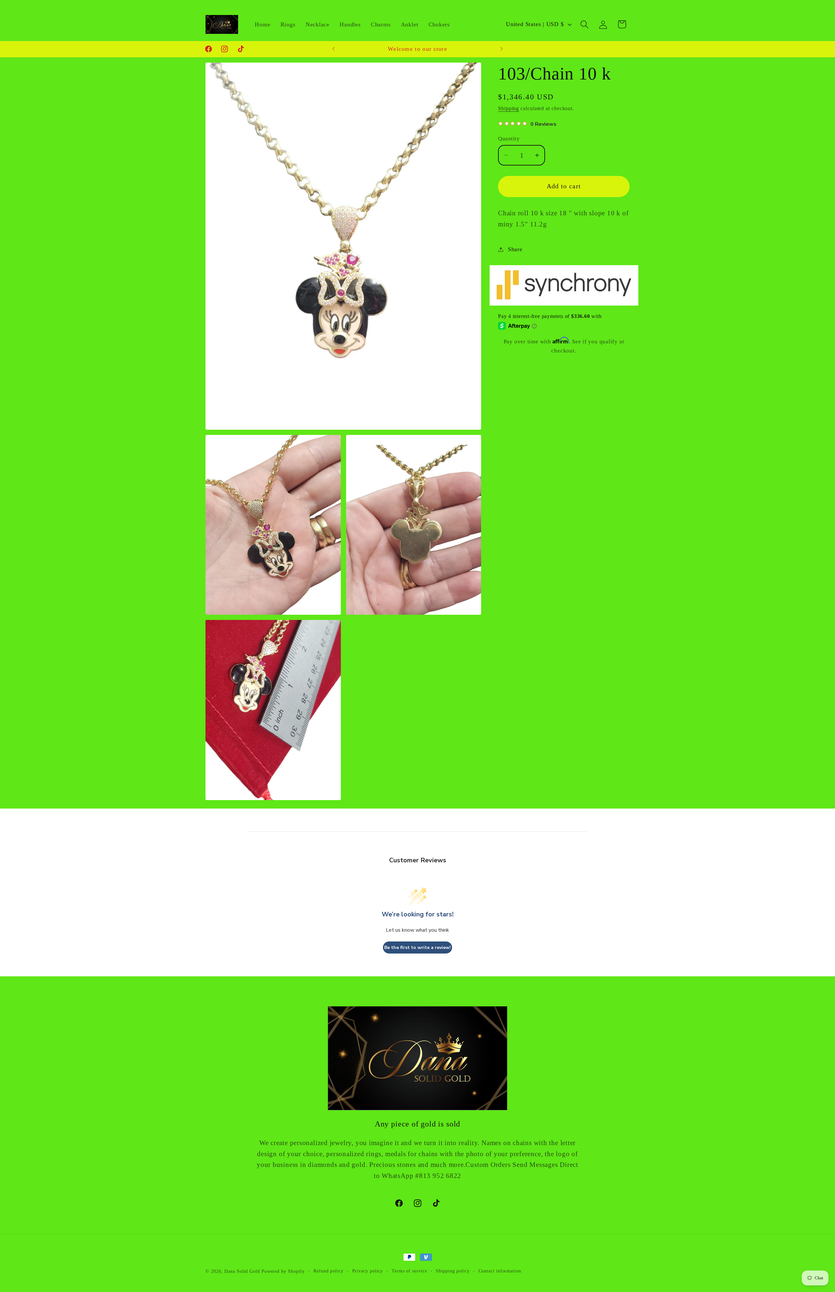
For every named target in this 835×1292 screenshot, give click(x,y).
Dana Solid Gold (242, 1271)
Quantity (509, 139)
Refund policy (328, 1270)
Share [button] (515, 249)
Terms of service (409, 1270)
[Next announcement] (501, 49)
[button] (584, 24)
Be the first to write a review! (417, 947)
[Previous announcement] (333, 49)
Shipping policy (453, 1270)
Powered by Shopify (283, 1271)
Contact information (499, 1270)
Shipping (508, 108)
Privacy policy (367, 1270)
